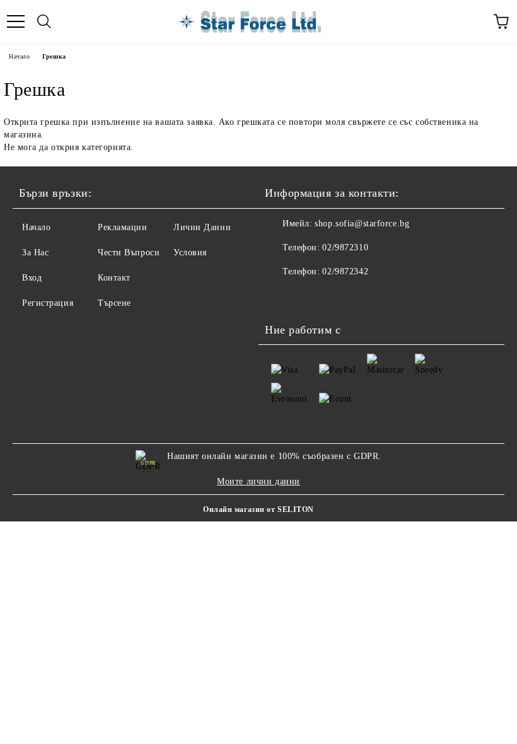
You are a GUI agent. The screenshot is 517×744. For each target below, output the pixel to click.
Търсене (114, 303)
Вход (32, 277)
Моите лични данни (258, 481)
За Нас (35, 252)
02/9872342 (345, 271)
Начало (19, 56)
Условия (190, 252)
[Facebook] (281, 297)
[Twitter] (309, 297)
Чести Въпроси (129, 252)
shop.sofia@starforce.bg (362, 223)
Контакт (114, 277)
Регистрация (47, 303)
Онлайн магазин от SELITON (258, 509)
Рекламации (123, 227)
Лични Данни (202, 227)
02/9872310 (345, 247)
